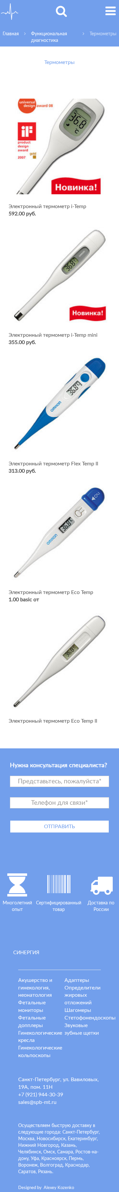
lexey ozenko (59, 1188)
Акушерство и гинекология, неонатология (35, 988)
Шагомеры (77, 1010)
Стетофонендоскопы (90, 1017)
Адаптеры (76, 980)
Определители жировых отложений (82, 995)
